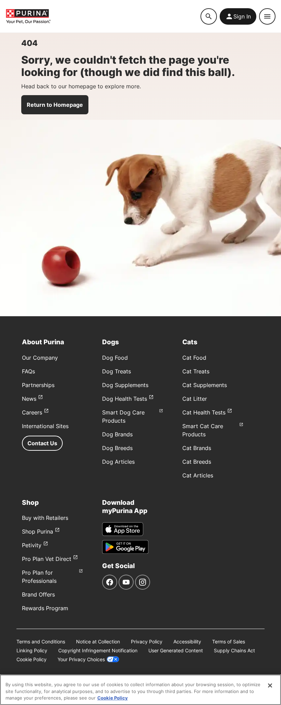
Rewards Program (45, 608)
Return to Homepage (55, 104)
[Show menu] (267, 16)
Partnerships (38, 385)
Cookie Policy (31, 659)
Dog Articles (118, 461)
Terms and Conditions (40, 641)
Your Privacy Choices (81, 659)
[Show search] (208, 16)
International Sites (45, 426)
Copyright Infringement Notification (97, 650)
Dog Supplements (125, 385)
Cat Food (194, 357)
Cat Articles (197, 475)
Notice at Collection (98, 641)
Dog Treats (116, 371)
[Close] (270, 685)
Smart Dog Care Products (123, 416)
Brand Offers (38, 594)
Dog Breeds (117, 448)
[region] (140, 690)
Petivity (31, 545)
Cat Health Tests (203, 412)
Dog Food (115, 357)
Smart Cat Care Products (202, 430)
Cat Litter (194, 398)
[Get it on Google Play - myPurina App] (125, 547)
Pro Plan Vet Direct (46, 558)
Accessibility (187, 641)
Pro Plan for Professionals (39, 576)
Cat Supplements (204, 385)
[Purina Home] (102, 16)
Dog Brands (117, 434)
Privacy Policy (146, 641)
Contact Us (42, 443)
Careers (32, 412)
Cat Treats (195, 371)
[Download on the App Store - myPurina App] (122, 529)
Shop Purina (37, 531)
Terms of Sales (228, 641)
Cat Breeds (196, 461)
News (29, 398)
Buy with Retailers (45, 517)
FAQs (28, 371)
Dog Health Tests (124, 398)
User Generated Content (175, 650)
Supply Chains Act (234, 650)
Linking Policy (31, 650)
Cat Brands (196, 448)
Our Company (40, 357)
